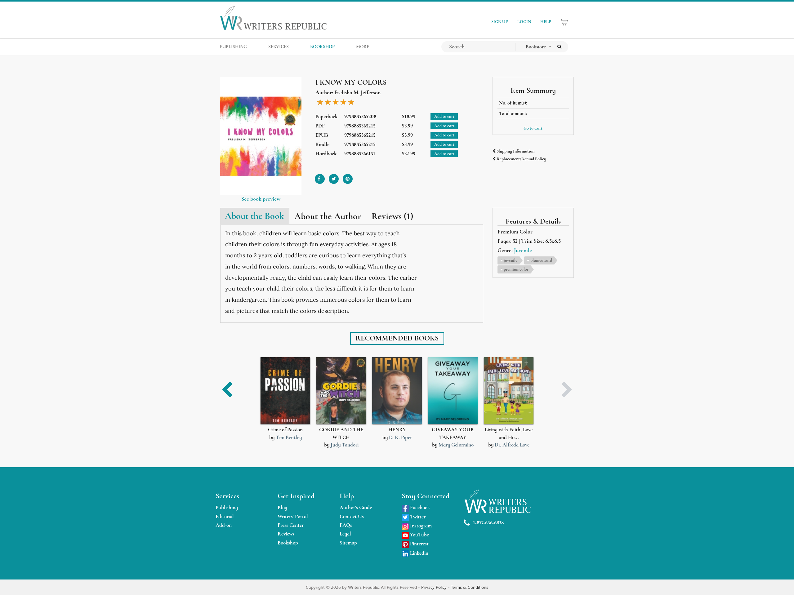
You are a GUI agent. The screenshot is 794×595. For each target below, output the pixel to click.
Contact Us (352, 516)
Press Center (291, 525)
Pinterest (419, 543)
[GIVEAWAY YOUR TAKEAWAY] (453, 390)
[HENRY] (397, 390)
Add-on (224, 525)
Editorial (225, 516)
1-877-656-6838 (488, 522)
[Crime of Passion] (285, 390)
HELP (545, 21)
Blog (282, 507)
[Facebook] (320, 176)
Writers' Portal (293, 516)
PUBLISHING (233, 46)
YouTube (419, 534)
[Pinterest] (348, 176)
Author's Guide (356, 507)
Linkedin (418, 553)
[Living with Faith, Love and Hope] (508, 390)
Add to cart (444, 116)
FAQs (346, 525)
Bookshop (288, 542)
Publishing (227, 507)
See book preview (260, 198)
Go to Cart (533, 128)
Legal (345, 534)
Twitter (417, 516)
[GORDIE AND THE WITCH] (341, 390)
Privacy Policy (434, 587)
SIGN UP (499, 21)
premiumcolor (516, 269)
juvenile (510, 260)
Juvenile (523, 250)
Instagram (420, 525)
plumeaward (541, 260)
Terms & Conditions (469, 587)
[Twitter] (334, 176)
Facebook (419, 507)
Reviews (286, 534)
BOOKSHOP (322, 46)
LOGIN (524, 21)
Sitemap (348, 542)
